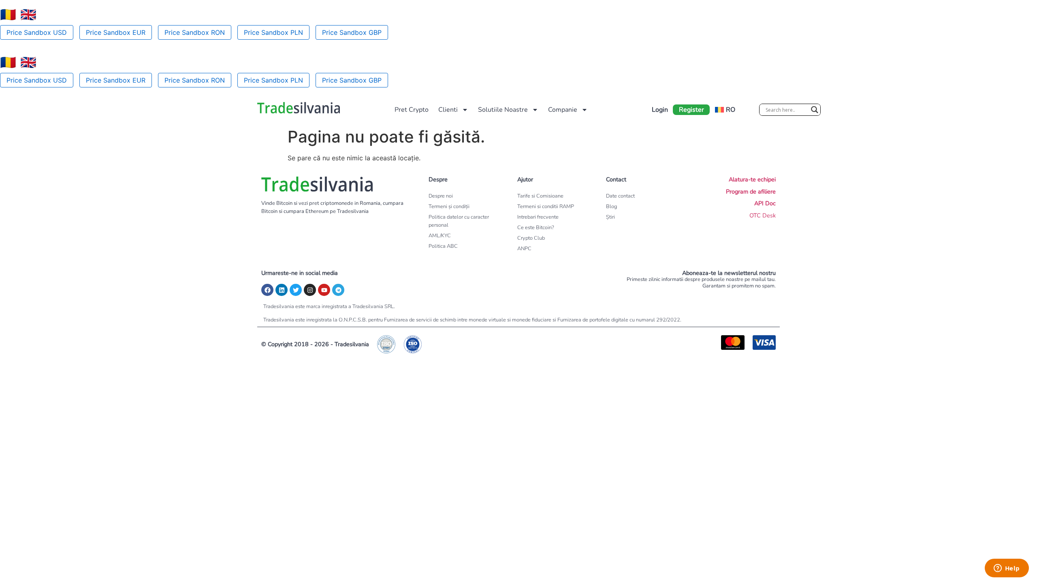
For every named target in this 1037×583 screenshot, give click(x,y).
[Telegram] (338, 290)
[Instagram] (310, 290)
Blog (611, 206)
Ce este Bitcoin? (535, 227)
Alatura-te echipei (752, 179)
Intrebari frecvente (538, 217)
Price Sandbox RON (194, 32)
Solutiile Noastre (503, 109)
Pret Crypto (412, 109)
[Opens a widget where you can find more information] (1006, 569)
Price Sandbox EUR (115, 32)
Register (691, 109)
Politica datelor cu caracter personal (459, 221)
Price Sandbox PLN (273, 32)
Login (660, 109)
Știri (610, 217)
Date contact (620, 196)
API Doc (765, 203)
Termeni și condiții (449, 206)
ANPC (524, 248)
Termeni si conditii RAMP (545, 206)
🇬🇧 (28, 14)
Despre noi (441, 196)
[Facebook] (267, 290)
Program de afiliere (751, 191)
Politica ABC (443, 246)
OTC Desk (762, 215)
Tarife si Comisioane (540, 196)
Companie (562, 109)
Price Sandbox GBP (352, 32)
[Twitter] (296, 290)
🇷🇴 (8, 14)
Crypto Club (531, 238)
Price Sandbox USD (36, 32)
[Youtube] (324, 290)
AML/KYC (440, 235)
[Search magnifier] (814, 109)
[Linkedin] (281, 290)
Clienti (448, 109)
